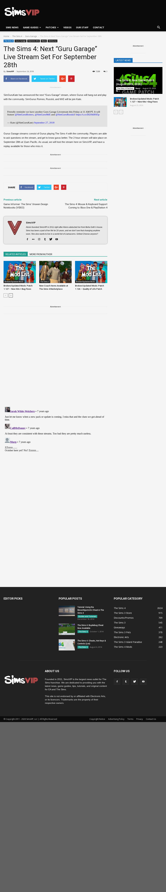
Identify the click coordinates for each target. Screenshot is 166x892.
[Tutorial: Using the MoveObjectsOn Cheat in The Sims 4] (67, 611)
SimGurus (52, 41)
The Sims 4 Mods (123, 646)
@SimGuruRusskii (65, 114)
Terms (130, 719)
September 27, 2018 (44, 122)
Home (6, 36)
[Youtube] (57, 239)
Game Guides (30, 27)
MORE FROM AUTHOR (41, 254)
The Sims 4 (9, 41)
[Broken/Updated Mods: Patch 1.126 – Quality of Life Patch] (91, 272)
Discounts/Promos (124, 617)
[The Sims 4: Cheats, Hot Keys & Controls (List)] (67, 644)
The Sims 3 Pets (122, 632)
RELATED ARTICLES (16, 254)
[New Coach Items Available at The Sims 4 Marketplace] (55, 272)
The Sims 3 (119, 622)
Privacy (139, 719)
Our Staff (82, 27)
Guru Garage (20, 41)
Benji (138, 88)
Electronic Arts (33, 41)
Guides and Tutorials (87, 616)
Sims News (12, 27)
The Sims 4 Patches (125, 88)
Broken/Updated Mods (14, 281)
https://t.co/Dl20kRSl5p (88, 114)
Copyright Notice (97, 719)
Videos (67, 27)
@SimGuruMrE (43, 114)
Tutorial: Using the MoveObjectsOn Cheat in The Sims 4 (90, 610)
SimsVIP (10, 71)
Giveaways (119, 627)
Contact (98, 27)
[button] (158, 27)
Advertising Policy (116, 719)
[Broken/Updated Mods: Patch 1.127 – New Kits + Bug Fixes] (20, 272)
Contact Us (151, 719)
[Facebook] (28, 239)
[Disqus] (55, 362)
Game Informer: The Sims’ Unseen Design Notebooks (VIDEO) (26, 206)
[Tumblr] (46, 239)
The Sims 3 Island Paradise (128, 642)
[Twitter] (52, 239)
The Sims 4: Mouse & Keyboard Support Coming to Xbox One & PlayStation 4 (86, 206)
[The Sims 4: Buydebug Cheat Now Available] (67, 629)
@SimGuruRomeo (24, 114)
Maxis (44, 41)
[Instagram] (40, 239)
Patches (51, 27)
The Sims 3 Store (123, 612)
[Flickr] (34, 239)
